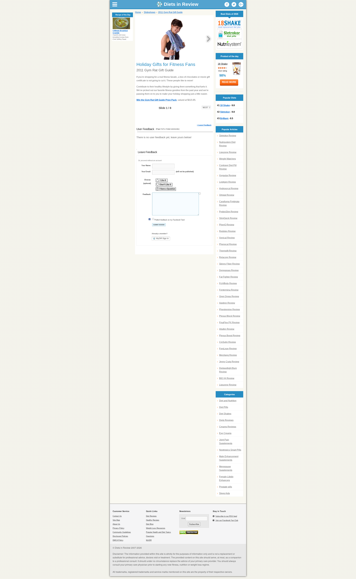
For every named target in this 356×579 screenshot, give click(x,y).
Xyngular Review (227, 175)
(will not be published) (185, 172)
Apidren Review (227, 303)
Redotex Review (227, 231)
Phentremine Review (229, 309)
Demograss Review (229, 270)
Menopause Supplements (225, 468)
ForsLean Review (228, 348)
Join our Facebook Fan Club (226, 520)
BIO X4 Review (226, 378)
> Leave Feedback (204, 125)
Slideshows (149, 12)
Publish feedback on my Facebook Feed (169, 220)
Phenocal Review (228, 244)
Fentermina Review (228, 290)
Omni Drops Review (229, 296)
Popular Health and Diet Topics (158, 532)
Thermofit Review (228, 251)
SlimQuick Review (228, 218)
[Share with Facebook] (226, 4)
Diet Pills (223, 407)
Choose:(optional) (147, 181)
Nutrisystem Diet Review (227, 144)
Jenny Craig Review (229, 361)
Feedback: (147, 194)
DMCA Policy (118, 540)
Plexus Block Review (229, 316)
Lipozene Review (227, 152)
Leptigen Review (227, 182)
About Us (116, 524)
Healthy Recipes (152, 520)
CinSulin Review (227, 342)
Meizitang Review (228, 355)
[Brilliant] (229, 44)
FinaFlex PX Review (229, 322)
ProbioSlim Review (228, 211)
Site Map (116, 520)
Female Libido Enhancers (226, 478)
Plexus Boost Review (229, 335)
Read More (229, 82)
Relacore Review (227, 257)
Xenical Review (227, 238)
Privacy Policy (118, 528)
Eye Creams (225, 433)
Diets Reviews (226, 420)
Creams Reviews (227, 427)
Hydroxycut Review (228, 188)
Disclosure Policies (120, 536)
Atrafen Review (226, 329)
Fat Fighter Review (228, 277)
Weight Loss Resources (155, 528)
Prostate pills (225, 487)
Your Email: (146, 172)
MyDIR (149, 540)
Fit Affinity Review (228, 283)
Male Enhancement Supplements (228, 458)
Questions (150, 536)
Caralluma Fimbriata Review (229, 203)
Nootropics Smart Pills (230, 450)
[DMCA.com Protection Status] (188, 533)
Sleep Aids (224, 493)
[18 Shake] (229, 24)
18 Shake (223, 64)
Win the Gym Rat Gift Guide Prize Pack (156, 100)
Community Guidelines (122, 532)
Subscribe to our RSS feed (226, 516)
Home (138, 12)
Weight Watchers (227, 159)
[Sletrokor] (229, 34)
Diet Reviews (151, 516)
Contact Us (117, 516)
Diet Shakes (225, 414)
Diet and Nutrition (227, 400)
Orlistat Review (226, 195)
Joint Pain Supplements (225, 442)
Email (183, 518)
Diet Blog (149, 524)
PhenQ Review (226, 225)
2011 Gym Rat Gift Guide (170, 12)
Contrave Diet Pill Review (228, 167)
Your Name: (146, 165)
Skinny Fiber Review (229, 264)
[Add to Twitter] (234, 4)
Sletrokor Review (227, 135)
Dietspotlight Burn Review (228, 370)
